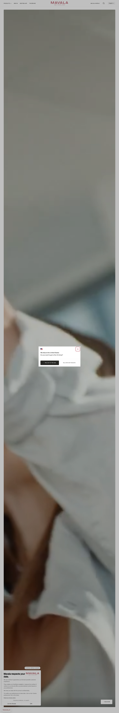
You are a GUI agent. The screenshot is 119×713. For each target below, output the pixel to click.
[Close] (78, 349)
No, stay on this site (69, 362)
